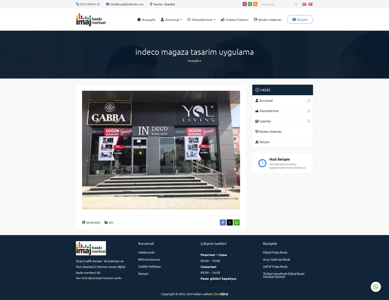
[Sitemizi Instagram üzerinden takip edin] (245, 4)
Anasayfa (193, 60)
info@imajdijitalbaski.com (126, 4)
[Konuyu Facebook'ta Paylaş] (223, 222)
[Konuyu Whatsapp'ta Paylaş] (237, 222)
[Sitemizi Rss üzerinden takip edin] (255, 4)
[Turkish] (310, 4)
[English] (304, 4)
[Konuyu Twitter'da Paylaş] (230, 222)
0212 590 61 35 (90, 4)
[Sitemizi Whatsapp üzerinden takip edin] (250, 4)
